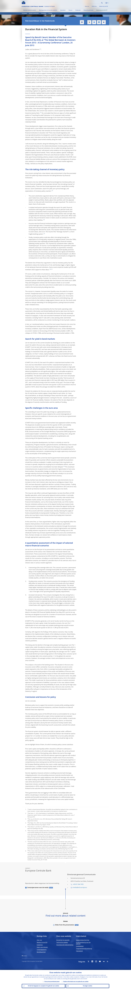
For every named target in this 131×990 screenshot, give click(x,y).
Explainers (40, 945)
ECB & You (94, 6)
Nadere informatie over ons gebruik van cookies (75, 981)
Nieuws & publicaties (88, 10)
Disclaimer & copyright (62, 940)
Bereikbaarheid (41, 952)
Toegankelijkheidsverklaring (84, 948)
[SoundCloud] (103, 961)
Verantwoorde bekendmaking (64, 945)
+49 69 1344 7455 (78, 884)
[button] (104, 3)
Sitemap (25, 955)
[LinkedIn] (92, 961)
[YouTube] (100, 961)
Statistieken (63, 10)
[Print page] (82, 22)
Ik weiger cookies (87, 986)
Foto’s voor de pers (42, 947)
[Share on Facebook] (94, 22)
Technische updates (62, 942)
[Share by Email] (104, 22)
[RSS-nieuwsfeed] (107, 961)
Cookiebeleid (79, 946)
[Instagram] (96, 961)
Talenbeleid (79, 951)
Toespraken (43, 13)
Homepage (24, 13)
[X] (88, 961)
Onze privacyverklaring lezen (51, 981)
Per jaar (50, 13)
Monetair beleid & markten (29, 10)
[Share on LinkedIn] (99, 22)
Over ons (87, 6)
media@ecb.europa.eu (80, 887)
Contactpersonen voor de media (38, 887)
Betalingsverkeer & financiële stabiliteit (48, 10)
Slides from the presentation (64, 925)
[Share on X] (89, 22)
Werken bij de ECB (103, 6)
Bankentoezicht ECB (101, 10)
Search (102, 3)
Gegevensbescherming (82, 940)
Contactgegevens (42, 949)
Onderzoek (78, 10)
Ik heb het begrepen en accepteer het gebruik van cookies (43, 986)
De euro (70, 10)
